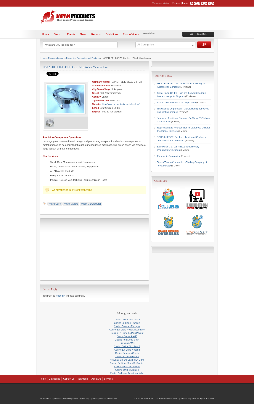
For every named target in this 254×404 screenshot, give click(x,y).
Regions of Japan (56, 58)
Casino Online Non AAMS (127, 319)
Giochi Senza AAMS (127, 336)
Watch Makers (71, 204)
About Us (96, 379)
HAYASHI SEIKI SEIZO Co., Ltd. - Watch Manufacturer (75, 67)
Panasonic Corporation (169, 156)
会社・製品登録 (198, 34)
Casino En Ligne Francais (127, 323)
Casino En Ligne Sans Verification (127, 363)
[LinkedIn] (205, 3)
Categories (54, 379)
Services (108, 379)
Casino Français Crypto (127, 353)
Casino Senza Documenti (127, 366)
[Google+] (195, 3)
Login (185, 3)
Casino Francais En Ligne (127, 326)
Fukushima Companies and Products (83, 58)
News (83, 34)
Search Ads (204, 44)
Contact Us (68, 379)
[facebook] (198, 3)
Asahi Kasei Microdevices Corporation (176, 102)
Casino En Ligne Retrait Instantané (127, 329)
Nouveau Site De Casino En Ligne (127, 360)
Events (71, 34)
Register (176, 3)
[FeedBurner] (212, 3)
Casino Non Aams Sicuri (127, 339)
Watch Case (55, 204)
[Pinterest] (209, 3)
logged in (60, 296)
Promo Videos (131, 34)
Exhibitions (111, 34)
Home (45, 34)
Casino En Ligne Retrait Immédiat (127, 373)
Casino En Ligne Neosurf (127, 350)
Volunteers (83, 379)
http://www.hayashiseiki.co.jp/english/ (120, 104)
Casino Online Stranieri (127, 370)
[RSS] (191, 3)
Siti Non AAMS (127, 343)
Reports (96, 34)
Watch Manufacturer (91, 204)
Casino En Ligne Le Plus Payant (127, 333)
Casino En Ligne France (127, 356)
